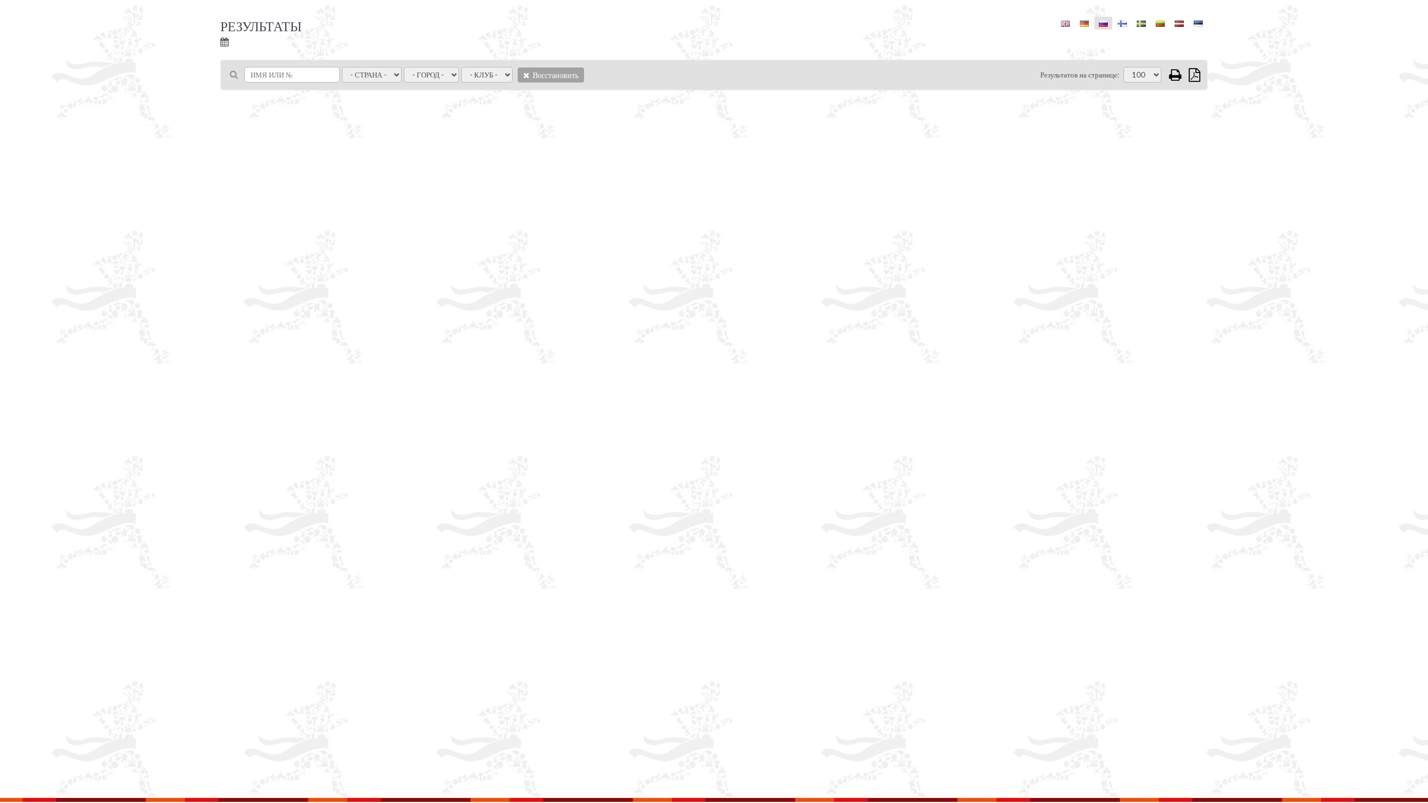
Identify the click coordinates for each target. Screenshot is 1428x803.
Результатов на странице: (1079, 74)
